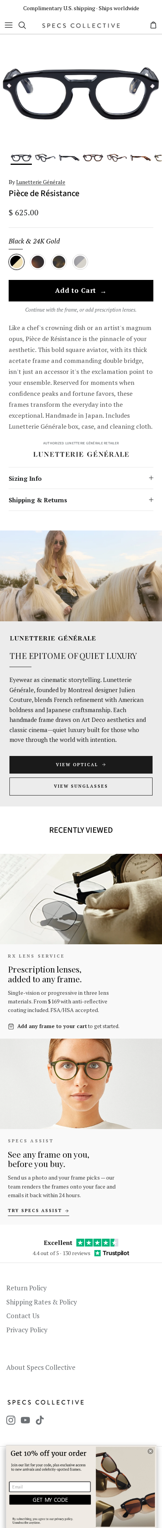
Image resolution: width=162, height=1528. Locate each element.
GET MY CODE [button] (50, 1499)
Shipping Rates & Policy (41, 1301)
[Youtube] (25, 1420)
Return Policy (26, 1287)
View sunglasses (81, 786)
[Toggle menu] (8, 25)
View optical (77, 764)
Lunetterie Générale (40, 182)
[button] (150, 1451)
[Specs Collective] (81, 25)
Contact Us (22, 1315)
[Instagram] (10, 1420)
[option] (81, 92)
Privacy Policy (27, 1329)
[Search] (26, 25)
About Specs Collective (40, 1367)
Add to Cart (81, 291)
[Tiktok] (39, 1420)
